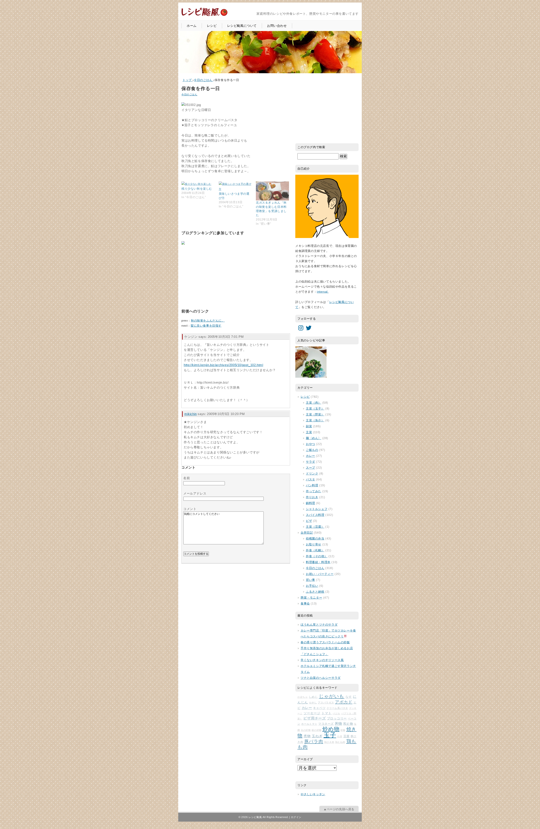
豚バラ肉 (313, 741)
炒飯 (342, 730)
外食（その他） (316, 556)
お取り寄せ (313, 544)
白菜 (339, 736)
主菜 (309, 432)
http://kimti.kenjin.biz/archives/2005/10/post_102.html (223, 365)
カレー (310, 455)
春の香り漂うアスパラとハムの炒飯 (325, 642)
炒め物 (330, 729)
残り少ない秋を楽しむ (196, 188)
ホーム (192, 25)
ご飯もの (312, 450)
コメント (189, 509)
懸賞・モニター (311, 597)
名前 (186, 478)
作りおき (312, 497)
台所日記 (307, 532)
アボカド (343, 702)
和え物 (348, 723)
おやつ (310, 444)
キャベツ (319, 708)
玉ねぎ (317, 736)
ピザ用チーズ (314, 718)
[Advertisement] (213, 276)
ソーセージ (312, 713)
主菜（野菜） (315, 414)
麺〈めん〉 (313, 438)
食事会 (305, 603)
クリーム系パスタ (337, 708)
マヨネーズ (326, 723)
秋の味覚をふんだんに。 (208, 320)
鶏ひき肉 (329, 742)
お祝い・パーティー (319, 574)
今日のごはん (189, 94)
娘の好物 (316, 730)
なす (349, 696)
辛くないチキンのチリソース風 (322, 660)
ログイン (296, 817)
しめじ (313, 696)
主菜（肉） (313, 402)
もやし (313, 702)
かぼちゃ (302, 697)
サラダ (310, 461)
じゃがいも (331, 696)
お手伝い (312, 585)
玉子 (330, 735)
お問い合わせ (277, 25)
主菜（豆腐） (315, 526)
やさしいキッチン (313, 794)
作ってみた (313, 491)
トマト (326, 713)
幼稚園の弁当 (315, 538)
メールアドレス (194, 493)
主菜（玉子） (315, 408)
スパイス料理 (315, 515)
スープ (310, 467)
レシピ (212, 25)
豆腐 (346, 736)
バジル (336, 713)
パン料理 (312, 485)
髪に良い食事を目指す (206, 325)
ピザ (309, 520)
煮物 (307, 736)
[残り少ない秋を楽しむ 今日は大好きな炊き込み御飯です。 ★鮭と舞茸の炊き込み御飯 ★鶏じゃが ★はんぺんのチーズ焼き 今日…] (198, 184)
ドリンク (312, 473)
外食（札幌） (315, 550)
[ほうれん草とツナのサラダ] (311, 362)
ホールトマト (309, 723)
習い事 (310, 580)
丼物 (338, 724)
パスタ (310, 479)
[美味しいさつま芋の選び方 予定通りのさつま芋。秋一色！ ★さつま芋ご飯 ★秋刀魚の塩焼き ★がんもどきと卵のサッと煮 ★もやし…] (235, 186)
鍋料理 (310, 503)
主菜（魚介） (315, 420)
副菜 (309, 426)
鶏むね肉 (340, 742)
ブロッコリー (337, 718)
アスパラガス (326, 702)
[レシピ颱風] (204, 15)
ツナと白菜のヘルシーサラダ (321, 677)
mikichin (190, 414)
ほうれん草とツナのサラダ (319, 624)
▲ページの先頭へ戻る (339, 809)
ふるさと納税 (315, 591)
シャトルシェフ (316, 509)
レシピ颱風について (242, 25)
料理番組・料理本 (318, 562)
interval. (322, 291)
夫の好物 (305, 730)
